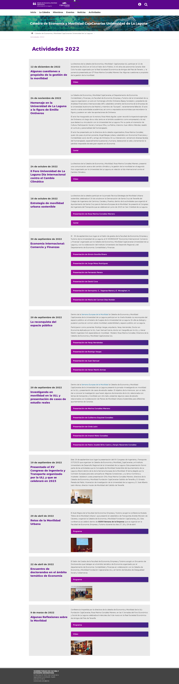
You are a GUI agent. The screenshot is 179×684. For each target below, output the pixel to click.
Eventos (70, 12)
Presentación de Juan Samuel (86, 361)
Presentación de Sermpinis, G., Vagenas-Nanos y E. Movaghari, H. (101, 291)
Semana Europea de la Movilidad (95, 314)
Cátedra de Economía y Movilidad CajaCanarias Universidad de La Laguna (64, 33)
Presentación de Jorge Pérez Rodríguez (90, 263)
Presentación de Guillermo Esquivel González (93, 418)
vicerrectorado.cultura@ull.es (41, 681)
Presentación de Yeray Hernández (88, 343)
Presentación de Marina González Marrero (91, 408)
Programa (77, 531)
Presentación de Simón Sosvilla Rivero (90, 254)
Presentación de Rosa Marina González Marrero (94, 214)
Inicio (33, 12)
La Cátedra (44, 12)
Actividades (95, 12)
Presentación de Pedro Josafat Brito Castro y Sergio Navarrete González (104, 445)
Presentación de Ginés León (85, 427)
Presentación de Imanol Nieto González (90, 436)
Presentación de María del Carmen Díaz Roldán (94, 300)
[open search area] (146, 4)
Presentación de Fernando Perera (88, 272)
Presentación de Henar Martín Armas (89, 370)
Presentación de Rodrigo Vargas (87, 352)
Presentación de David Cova (85, 281)
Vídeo (75, 82)
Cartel (75, 150)
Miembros (58, 12)
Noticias (81, 12)
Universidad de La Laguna (44, 4)
